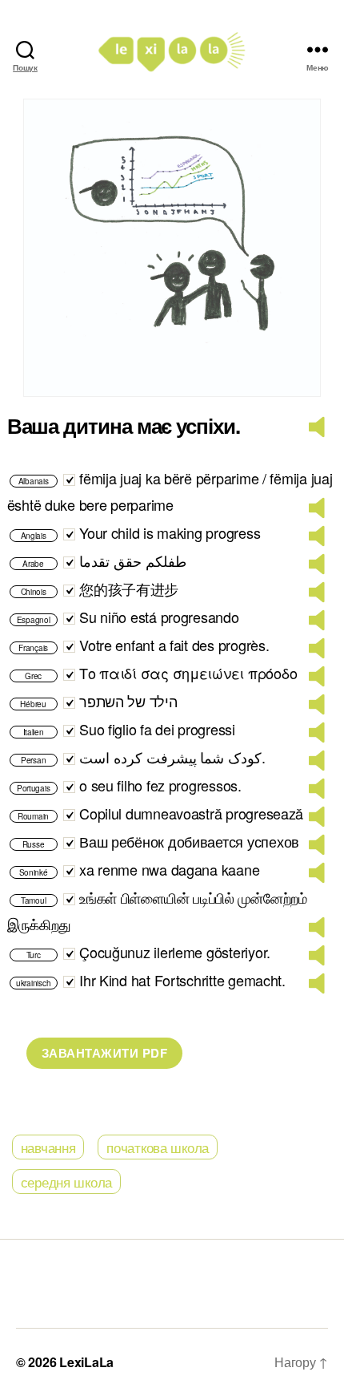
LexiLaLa (86, 1362)
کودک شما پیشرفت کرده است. (172, 757)
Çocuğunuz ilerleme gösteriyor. (174, 951)
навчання (48, 1147)
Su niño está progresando (159, 616)
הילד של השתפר (128, 700)
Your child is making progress (169, 532)
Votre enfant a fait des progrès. (174, 644)
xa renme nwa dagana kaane (169, 869)
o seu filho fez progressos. (160, 785)
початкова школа (157, 1147)
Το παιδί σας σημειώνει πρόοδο (188, 672)
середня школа (67, 1181)
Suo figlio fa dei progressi (157, 728)
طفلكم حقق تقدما (132, 560)
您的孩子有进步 (128, 588)
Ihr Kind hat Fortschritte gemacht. (182, 979)
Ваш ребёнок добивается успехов (189, 841)
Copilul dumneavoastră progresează (191, 813)
